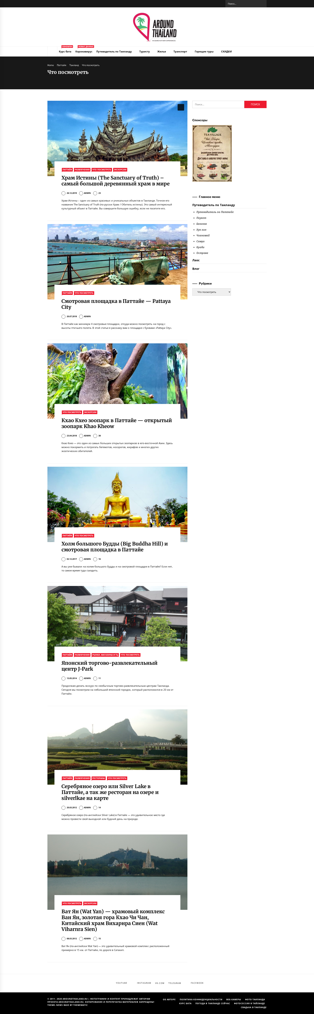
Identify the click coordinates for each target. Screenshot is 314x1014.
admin (87, 193)
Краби (200, 247)
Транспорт (180, 51)
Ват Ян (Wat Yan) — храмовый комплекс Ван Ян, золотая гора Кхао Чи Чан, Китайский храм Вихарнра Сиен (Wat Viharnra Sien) (113, 920)
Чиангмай (203, 235)
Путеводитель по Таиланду (114, 51)
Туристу (144, 51)
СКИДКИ (226, 51)
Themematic (80, 1005)
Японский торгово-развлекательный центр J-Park (109, 666)
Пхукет (201, 218)
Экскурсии (120, 169)
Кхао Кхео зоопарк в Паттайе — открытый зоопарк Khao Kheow (116, 423)
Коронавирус (84, 50)
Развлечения (82, 169)
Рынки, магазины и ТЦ (105, 654)
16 (99, 559)
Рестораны (98, 778)
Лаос (196, 260)
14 (99, 807)
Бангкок (201, 224)
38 (99, 435)
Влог (196, 269)
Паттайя (67, 169)
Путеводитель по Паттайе (215, 212)
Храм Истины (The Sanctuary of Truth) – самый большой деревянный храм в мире (115, 181)
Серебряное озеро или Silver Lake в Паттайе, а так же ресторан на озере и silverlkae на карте (110, 792)
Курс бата (65, 50)
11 (99, 678)
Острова (202, 253)
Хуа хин (201, 229)
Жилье (161, 51)
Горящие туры (204, 51)
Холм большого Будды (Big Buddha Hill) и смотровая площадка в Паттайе (114, 547)
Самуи (200, 241)
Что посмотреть (101, 169)
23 (99, 193)
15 (99, 938)
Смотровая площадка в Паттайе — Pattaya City (116, 304)
